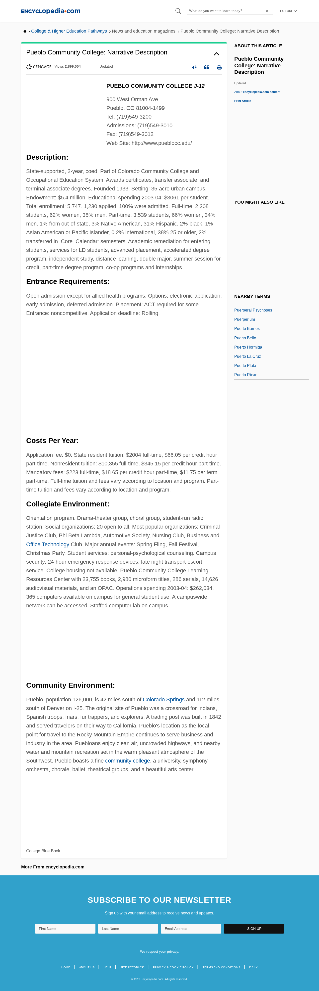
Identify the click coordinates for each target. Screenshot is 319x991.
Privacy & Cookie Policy (173, 967)
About (257, 92)
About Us (87, 967)
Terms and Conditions (221, 967)
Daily (253, 967)
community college (127, 761)
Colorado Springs (164, 699)
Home (65, 967)
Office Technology (47, 544)
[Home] (50, 11)
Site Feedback (132, 967)
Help (107, 967)
